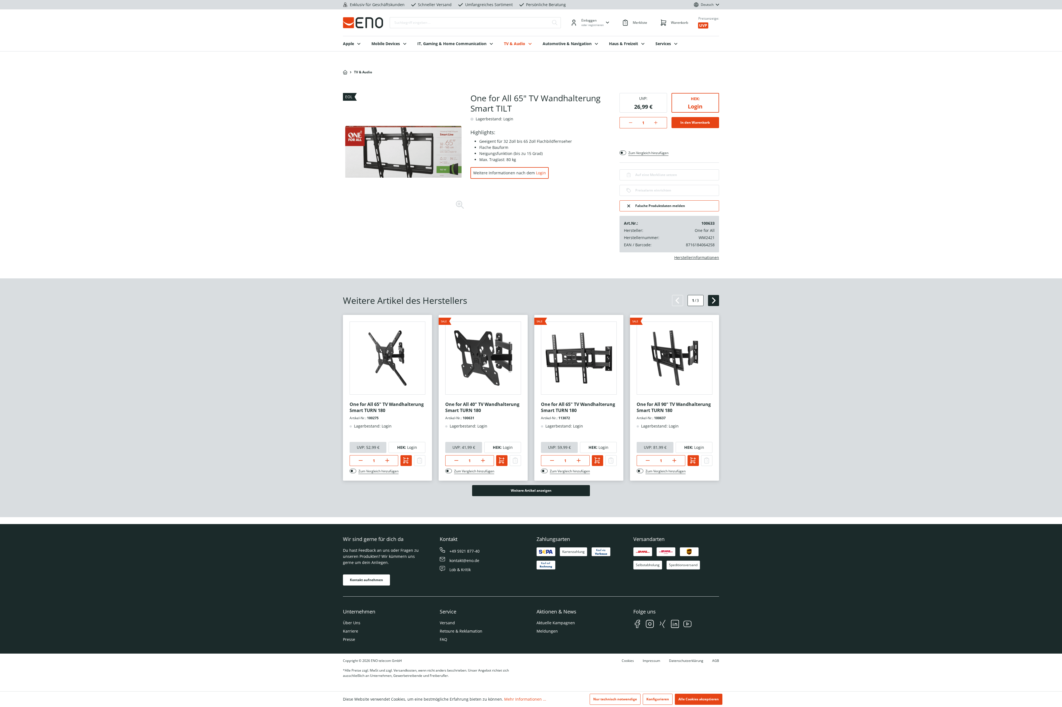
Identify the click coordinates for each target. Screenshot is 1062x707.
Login (541, 172)
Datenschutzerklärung (686, 660)
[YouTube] (687, 625)
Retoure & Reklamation (461, 631)
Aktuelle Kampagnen (556, 622)
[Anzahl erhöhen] (658, 122)
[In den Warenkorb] (406, 460)
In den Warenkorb (695, 122)
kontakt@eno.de (464, 560)
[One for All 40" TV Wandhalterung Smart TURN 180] (483, 358)
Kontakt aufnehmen (366, 579)
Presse (349, 639)
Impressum (651, 660)
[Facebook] (637, 625)
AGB (715, 660)
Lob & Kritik (460, 569)
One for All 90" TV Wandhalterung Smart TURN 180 (674, 407)
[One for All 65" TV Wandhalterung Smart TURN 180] (387, 358)
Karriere (350, 631)
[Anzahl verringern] (628, 122)
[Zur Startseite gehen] (363, 22)
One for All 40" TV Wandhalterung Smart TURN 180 (482, 407)
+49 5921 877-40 (464, 551)
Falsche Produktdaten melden (660, 205)
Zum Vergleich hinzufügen (648, 153)
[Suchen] (555, 22)
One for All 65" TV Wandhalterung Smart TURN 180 (387, 407)
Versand (447, 622)
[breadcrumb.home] (345, 72)
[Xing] (662, 625)
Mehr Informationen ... (525, 699)
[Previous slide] (677, 300)
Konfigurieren (657, 699)
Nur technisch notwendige (615, 699)
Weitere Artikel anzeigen (531, 490)
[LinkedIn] (675, 625)
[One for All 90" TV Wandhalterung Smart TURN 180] (674, 358)
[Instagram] (650, 625)
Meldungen (547, 631)
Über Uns (351, 622)
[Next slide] (713, 300)
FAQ (443, 639)
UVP (703, 25)
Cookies (628, 660)
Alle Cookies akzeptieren (698, 699)
